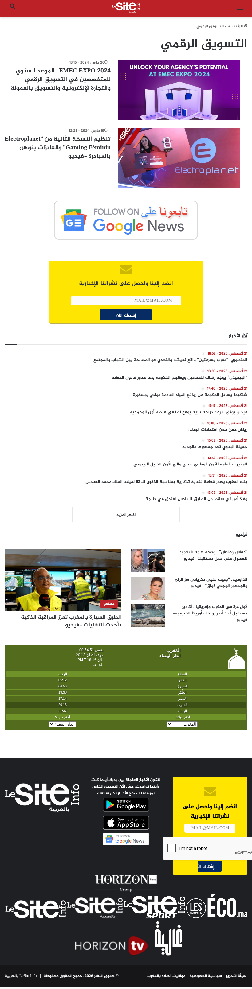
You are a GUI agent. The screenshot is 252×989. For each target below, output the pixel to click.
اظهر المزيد (126, 515)
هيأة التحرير (236, 976)
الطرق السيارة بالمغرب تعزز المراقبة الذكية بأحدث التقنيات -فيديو (71, 621)
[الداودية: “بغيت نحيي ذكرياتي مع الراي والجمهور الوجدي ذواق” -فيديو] (148, 588)
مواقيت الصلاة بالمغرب (166, 976)
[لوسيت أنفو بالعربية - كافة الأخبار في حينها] (126, 7)
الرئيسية (236, 26)
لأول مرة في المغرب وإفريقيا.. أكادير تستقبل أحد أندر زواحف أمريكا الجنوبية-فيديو (210, 613)
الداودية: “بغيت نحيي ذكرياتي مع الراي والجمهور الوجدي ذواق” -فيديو (211, 583)
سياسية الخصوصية (205, 976)
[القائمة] (240, 10)
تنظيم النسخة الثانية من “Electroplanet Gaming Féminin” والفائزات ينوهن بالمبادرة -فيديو (58, 148)
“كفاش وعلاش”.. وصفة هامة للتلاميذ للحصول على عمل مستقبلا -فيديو (213, 555)
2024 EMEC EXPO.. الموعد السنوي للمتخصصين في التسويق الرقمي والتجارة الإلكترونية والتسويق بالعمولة (60, 79)
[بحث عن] (12, 10)
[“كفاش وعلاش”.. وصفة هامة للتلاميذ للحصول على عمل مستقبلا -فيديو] (148, 560)
